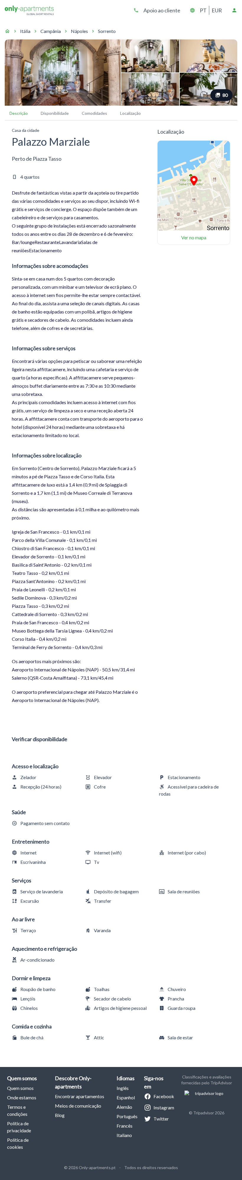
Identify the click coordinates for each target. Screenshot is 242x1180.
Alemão (124, 1107)
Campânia (50, 31)
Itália (25, 31)
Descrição (18, 113)
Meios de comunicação (78, 1105)
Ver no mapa (193, 237)
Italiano (124, 1135)
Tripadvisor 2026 (208, 1112)
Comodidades (94, 113)
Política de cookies (18, 1143)
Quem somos (20, 1088)
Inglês (123, 1088)
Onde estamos (21, 1097)
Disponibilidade (55, 113)
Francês (125, 1125)
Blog (60, 1115)
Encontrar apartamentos (79, 1096)
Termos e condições (17, 1110)
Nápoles (79, 31)
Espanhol (126, 1097)
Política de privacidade (19, 1127)
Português (127, 1116)
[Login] (234, 10)
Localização (130, 113)
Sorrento (107, 31)
